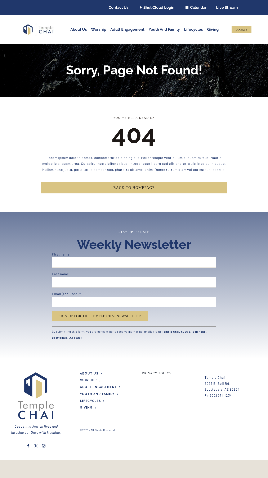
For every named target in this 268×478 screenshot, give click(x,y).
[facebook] (28, 445)
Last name (60, 274)
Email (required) (66, 294)
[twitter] (36, 445)
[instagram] (44, 445)
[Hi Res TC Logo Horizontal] (38, 25)
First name (61, 254)
